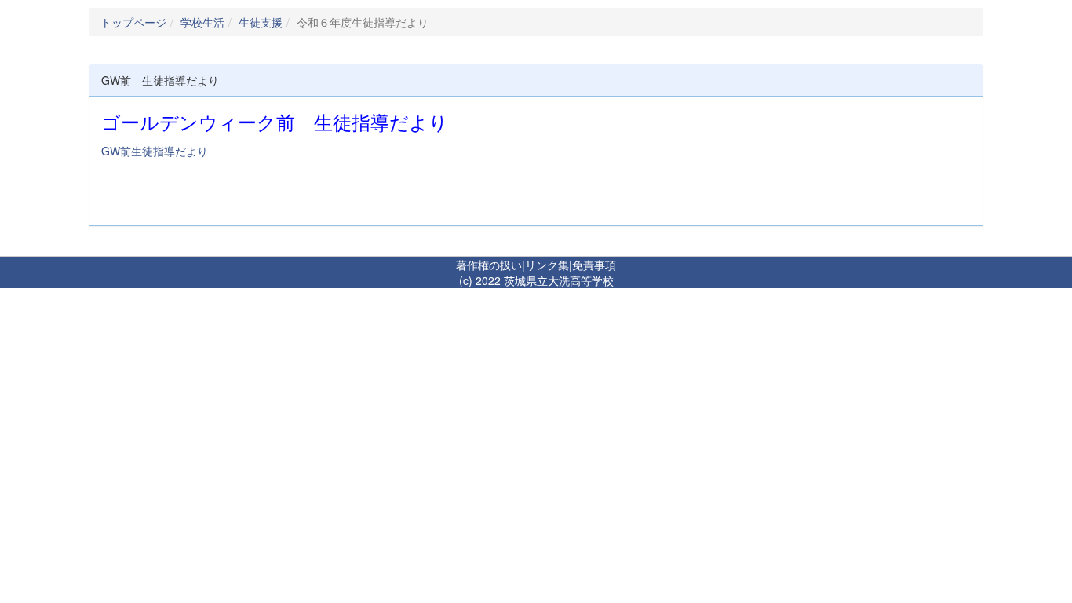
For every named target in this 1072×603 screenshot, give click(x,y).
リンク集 (547, 264)
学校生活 (202, 22)
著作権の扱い (489, 264)
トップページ (133, 22)
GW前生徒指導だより (154, 151)
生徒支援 (261, 22)
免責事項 (594, 264)
